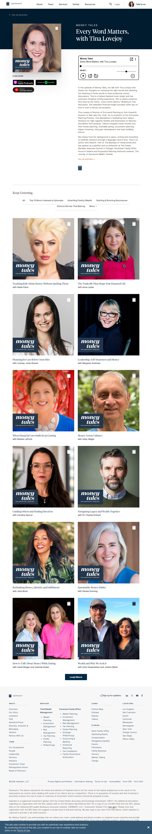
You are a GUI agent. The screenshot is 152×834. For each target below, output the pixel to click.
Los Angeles (128, 709)
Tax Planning (49, 736)
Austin (126, 716)
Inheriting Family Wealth (80, 200)
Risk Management (71, 723)
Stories (76, 4)
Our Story (13, 712)
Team (50, 4)
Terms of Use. (23, 830)
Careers (12, 732)
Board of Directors (17, 770)
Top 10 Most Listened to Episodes (46, 200)
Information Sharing (84, 781)
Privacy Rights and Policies (60, 781)
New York (127, 729)
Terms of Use (101, 781)
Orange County (130, 732)
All (23, 200)
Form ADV (138, 781)
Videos (95, 719)
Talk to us (141, 4)
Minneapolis (128, 726)
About (39, 4)
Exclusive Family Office (70, 709)
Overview (13, 709)
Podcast (95, 712)
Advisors (13, 761)
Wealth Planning (70, 714)
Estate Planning (70, 729)
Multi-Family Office (100, 731)
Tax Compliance (70, 751)
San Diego (127, 735)
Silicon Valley (128, 739)
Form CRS (127, 781)
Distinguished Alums (18, 767)
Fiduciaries (97, 747)
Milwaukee (128, 722)
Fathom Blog (97, 709)
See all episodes (19, 14)
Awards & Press (16, 722)
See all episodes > (86, 159)
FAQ (11, 719)
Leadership (14, 754)
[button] (148, 827)
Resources (90, 4)
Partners (13, 757)
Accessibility (115, 781)
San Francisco (129, 712)
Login (117, 4)
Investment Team (17, 764)
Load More (76, 677)
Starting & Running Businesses (112, 200)
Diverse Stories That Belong (71, 206)
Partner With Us (16, 735)
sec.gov (112, 807)
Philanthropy (49, 745)
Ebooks (95, 716)
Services (63, 4)
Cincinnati (127, 719)
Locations (13, 716)
